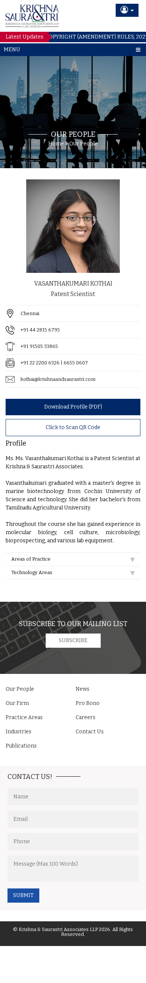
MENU (12, 49)
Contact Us (90, 731)
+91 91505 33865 (39, 346)
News (82, 689)
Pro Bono (88, 703)
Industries (18, 731)
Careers (85, 717)
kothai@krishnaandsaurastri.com (58, 379)
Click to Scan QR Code (73, 427)
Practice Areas (24, 717)
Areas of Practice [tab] (31, 559)
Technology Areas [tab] (31, 572)
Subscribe (73, 640)
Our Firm (17, 703)
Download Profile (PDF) (73, 407)
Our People (83, 144)
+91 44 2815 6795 (40, 330)
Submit (23, 895)
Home (56, 144)
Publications (21, 746)
